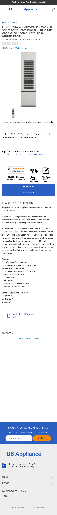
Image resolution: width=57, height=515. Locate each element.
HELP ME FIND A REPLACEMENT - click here (22, 154)
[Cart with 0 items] (53, 9)
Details (46, 181)
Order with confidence (16, 179)
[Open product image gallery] (28, 79)
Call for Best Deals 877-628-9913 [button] (29, 2)
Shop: (10, 22)
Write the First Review (24, 48)
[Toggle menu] (4, 9)
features (28, 187)
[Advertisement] (28, 381)
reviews (28, 193)
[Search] (10, 9)
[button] (16, 173)
